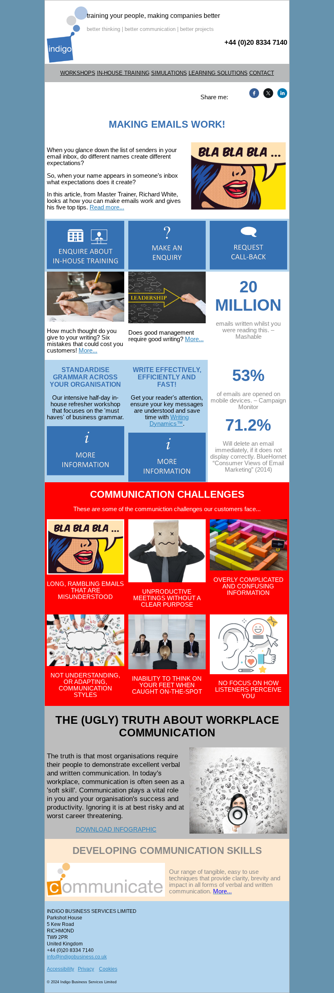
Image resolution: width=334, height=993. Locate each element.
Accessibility (60, 969)
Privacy (86, 969)
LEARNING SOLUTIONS (218, 73)
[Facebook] (253, 93)
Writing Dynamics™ (169, 420)
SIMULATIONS (169, 73)
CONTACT (261, 73)
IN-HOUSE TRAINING (123, 73)
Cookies (108, 969)
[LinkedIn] (281, 93)
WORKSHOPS (77, 73)
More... (88, 350)
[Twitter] (267, 93)
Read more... (107, 207)
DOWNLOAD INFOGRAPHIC (116, 829)
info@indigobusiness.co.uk (77, 957)
